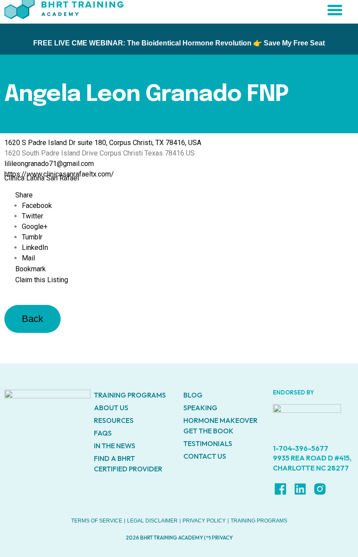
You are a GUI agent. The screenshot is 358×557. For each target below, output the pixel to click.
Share (24, 195)
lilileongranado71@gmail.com (49, 163)
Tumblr (32, 237)
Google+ (35, 226)
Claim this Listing (41, 280)
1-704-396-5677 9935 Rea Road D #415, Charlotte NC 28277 (312, 458)
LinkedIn (35, 247)
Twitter (32, 216)
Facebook (37, 205)
